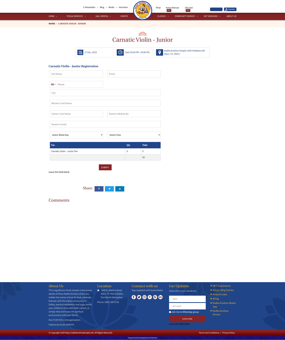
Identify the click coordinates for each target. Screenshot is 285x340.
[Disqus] (105, 240)
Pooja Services (75, 16)
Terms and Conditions (209, 332)
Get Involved (211, 16)
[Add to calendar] (80, 52)
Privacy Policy (228, 332)
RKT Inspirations (222, 286)
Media (111, 7)
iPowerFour (153, 338)
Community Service (185, 16)
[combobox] (53, 84)
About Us (231, 16)
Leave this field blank (59, 172)
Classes (161, 16)
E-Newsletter (89, 7)
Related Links (220, 294)
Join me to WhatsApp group (185, 311)
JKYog (216, 299)
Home (51, 16)
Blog (102, 7)
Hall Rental (102, 16)
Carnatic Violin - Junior (72, 24)
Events (124, 16)
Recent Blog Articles (223, 290)
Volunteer (123, 7)
